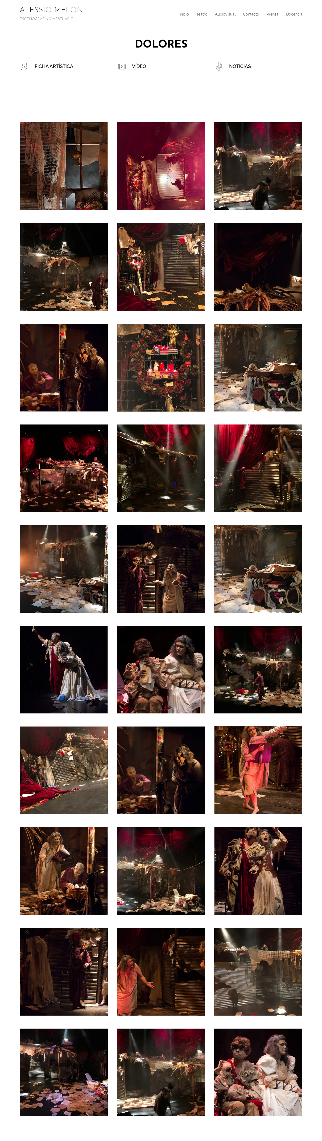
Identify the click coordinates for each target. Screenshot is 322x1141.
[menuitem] (186, 14)
